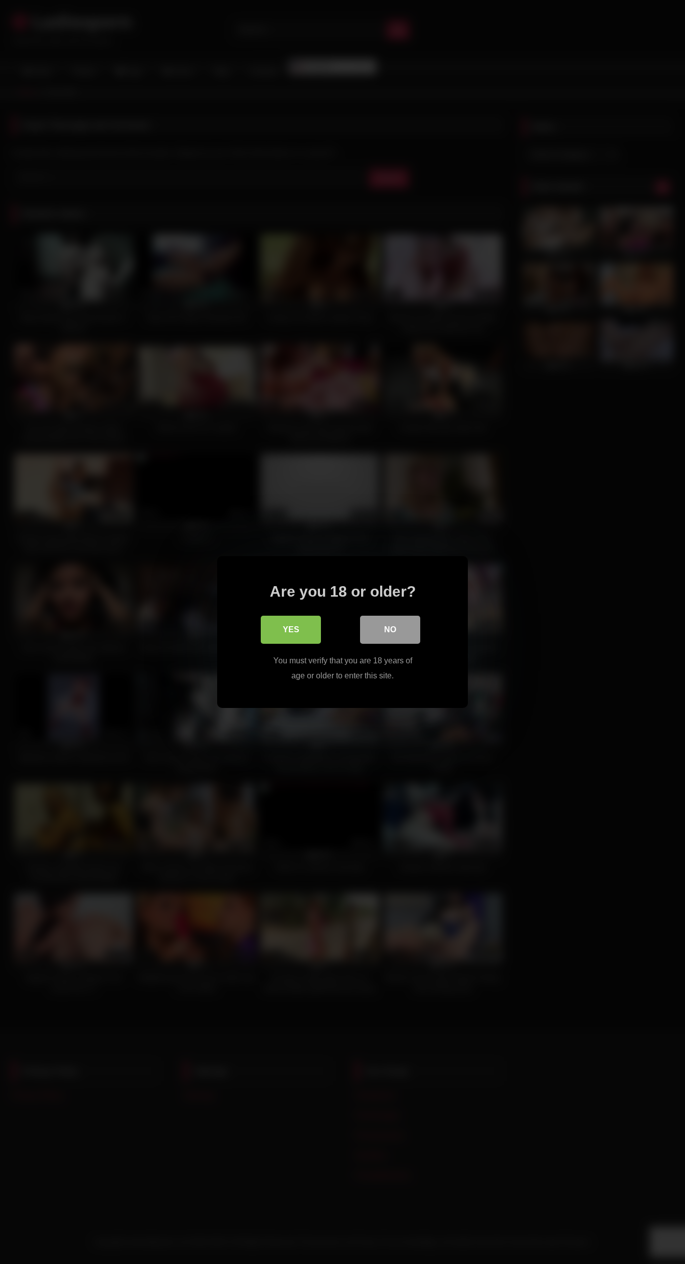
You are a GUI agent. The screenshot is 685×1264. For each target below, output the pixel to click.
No (390, 629)
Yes (291, 629)
